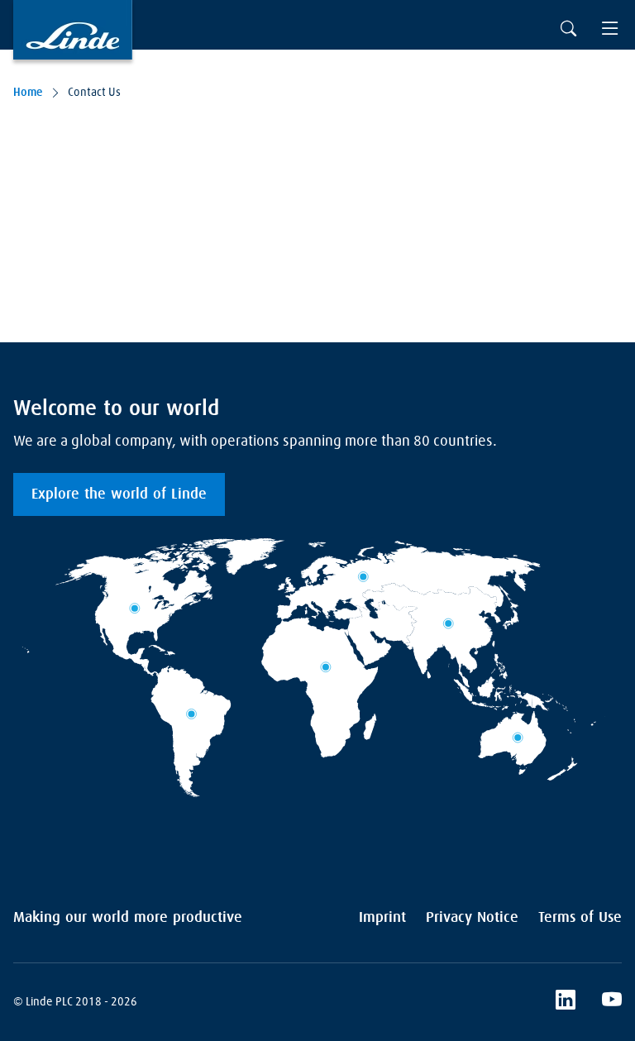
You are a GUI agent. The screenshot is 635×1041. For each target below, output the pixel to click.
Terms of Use (580, 917)
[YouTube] (612, 1002)
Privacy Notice (472, 917)
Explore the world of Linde (119, 494)
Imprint (382, 917)
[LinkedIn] (565, 1002)
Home (28, 92)
